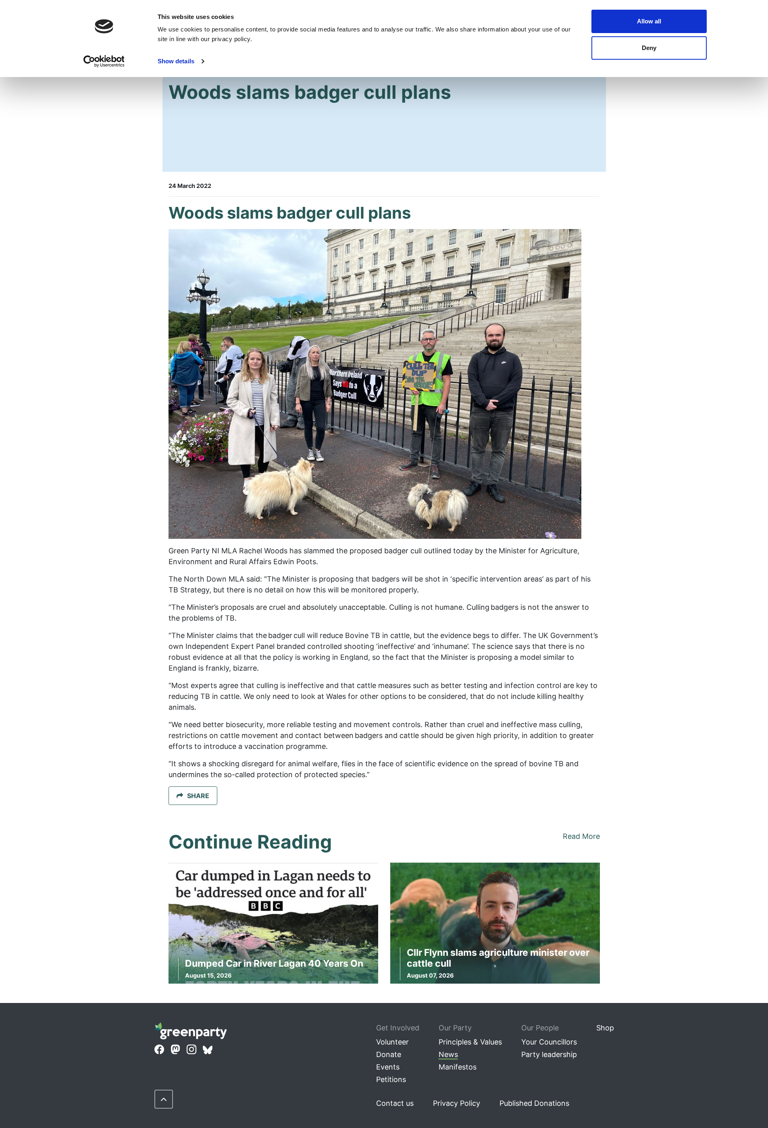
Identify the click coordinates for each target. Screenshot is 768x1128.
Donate (388, 1054)
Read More (581, 836)
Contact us (395, 1103)
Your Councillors (549, 1042)
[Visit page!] (159, 1050)
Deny (649, 47)
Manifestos (458, 1067)
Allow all (649, 21)
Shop (605, 1028)
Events (388, 1067)
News (448, 1054)
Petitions (391, 1079)
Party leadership (549, 1054)
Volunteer (392, 1042)
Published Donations (534, 1103)
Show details (176, 61)
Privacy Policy (456, 1103)
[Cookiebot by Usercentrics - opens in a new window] (104, 61)
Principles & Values (470, 1042)
